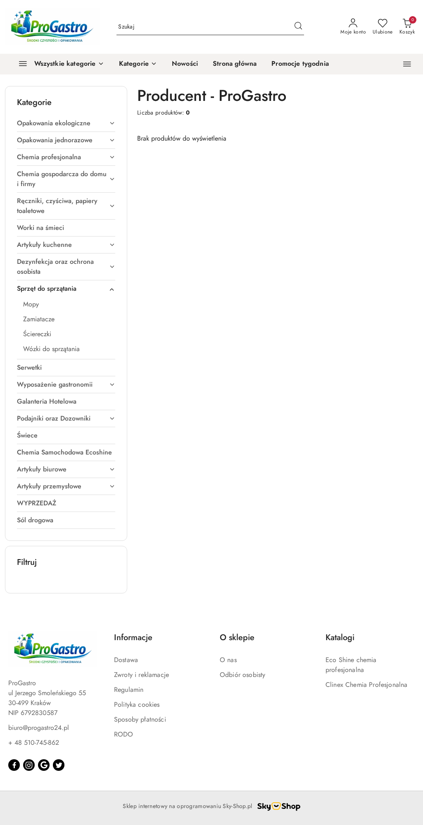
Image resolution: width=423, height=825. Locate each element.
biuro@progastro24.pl (38, 727)
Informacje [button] (133, 637)
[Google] (44, 765)
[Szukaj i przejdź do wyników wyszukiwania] (298, 27)
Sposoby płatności (140, 719)
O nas (228, 660)
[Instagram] (29, 765)
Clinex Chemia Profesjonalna (366, 684)
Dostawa (126, 660)
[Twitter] (58, 765)
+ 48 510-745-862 (33, 742)
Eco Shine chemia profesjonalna (351, 664)
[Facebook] (14, 765)
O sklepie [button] (237, 637)
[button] (138, 64)
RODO (123, 734)
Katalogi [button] (340, 637)
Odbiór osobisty (242, 674)
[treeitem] (66, 123)
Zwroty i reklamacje (141, 674)
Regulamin (128, 689)
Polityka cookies (137, 704)
